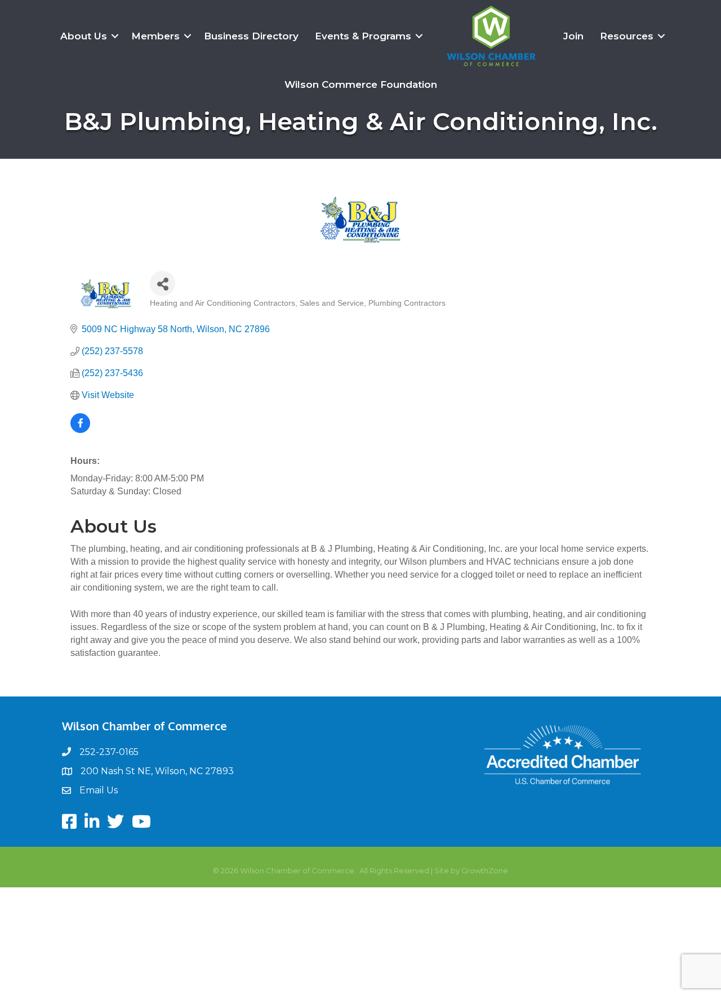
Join (573, 36)
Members (155, 36)
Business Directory (251, 36)
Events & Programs (363, 36)
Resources (626, 36)
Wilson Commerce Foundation (360, 84)
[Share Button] (162, 283)
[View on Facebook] (80, 430)
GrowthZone (484, 870)
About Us (83, 36)
